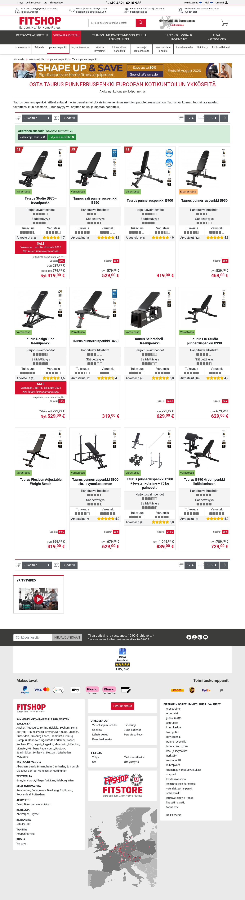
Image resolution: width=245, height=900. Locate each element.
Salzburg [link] (61, 780)
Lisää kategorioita (217, 37)
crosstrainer (173, 708)
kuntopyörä (173, 765)
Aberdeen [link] (22, 766)
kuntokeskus (173, 727)
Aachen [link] (20, 727)
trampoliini (172, 732)
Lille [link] (18, 823)
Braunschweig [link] (35, 732)
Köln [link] (30, 744)
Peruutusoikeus (133, 734)
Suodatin (69, 118)
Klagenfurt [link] (42, 780)
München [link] (73, 744)
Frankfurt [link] (56, 736)
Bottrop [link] (21, 732)
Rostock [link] (60, 748)
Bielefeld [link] (53, 727)
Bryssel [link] (35, 814)
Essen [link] (45, 736)
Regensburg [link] (47, 748)
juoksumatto (173, 718)
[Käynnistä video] (39, 599)
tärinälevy (172, 807)
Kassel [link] (70, 740)
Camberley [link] (59, 766)
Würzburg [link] (22, 756)
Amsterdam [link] (23, 790)
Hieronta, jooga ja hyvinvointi (179, 37)
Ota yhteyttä (131, 762)
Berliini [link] (43, 727)
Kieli (207, 2)
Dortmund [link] (61, 732)
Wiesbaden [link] (64, 752)
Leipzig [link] (38, 744)
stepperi (171, 774)
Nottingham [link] (60, 770)
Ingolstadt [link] (47, 740)
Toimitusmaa (191, 2)
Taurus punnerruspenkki (85, 59)
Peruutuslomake (102, 739)
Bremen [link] (49, 732)
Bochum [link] (64, 727)
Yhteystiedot (56, 2)
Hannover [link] (33, 740)
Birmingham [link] (44, 766)
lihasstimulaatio (175, 802)
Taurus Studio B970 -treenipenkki (41, 200)
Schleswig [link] (39, 752)
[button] (224, 118)
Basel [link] (19, 804)
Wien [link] (71, 780)
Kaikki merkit (173, 815)
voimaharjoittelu (66, 35)
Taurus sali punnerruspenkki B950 (95, 200)
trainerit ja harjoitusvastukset (183, 769)
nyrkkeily (171, 755)
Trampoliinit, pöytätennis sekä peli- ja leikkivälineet (119, 37)
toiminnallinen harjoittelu (181, 783)
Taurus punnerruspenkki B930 (204, 200)
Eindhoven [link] (66, 790)
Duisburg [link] (35, 736)
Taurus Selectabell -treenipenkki (149, 341)
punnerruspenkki (59, 59)
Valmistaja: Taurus (31, 137)
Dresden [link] (73, 732)
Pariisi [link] (25, 823)
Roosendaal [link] (23, 794)
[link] (188, 638)
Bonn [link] (74, 727)
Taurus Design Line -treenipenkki (40, 341)
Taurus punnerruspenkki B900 (150, 200)
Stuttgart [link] (51, 752)
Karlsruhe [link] (59, 740)
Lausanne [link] (37, 804)
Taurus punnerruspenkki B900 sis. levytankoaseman (95, 481)
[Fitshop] (40, 22)
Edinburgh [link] (72, 766)
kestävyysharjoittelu (32, 35)
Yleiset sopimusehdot (105, 725)
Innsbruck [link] (29, 780)
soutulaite (172, 723)
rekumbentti (173, 760)
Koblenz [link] (21, 744)
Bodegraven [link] (39, 790)
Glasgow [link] (21, 770)
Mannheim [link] (61, 744)
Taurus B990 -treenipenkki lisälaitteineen (204, 481)
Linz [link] (52, 780)
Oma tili (220, 2)
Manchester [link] (45, 770)
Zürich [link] (47, 804)
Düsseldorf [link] (22, 736)
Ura (45, 2)
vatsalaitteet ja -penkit (179, 788)
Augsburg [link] (32, 727)
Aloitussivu (19, 59)
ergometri (172, 713)
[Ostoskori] (226, 22)
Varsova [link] (21, 843)
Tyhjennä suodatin (60, 137)
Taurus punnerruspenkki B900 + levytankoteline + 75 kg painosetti (150, 483)
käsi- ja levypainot (176, 751)
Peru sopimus (122, 706)
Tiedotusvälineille (134, 757)
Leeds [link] (32, 766)
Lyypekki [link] (48, 744)
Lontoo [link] (32, 770)
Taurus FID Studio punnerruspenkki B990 (204, 341)
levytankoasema (176, 779)
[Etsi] (141, 23)
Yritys (20, 2)
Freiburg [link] (68, 736)
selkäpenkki (173, 793)
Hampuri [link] (21, 740)
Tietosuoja (130, 725)
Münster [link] (21, 748)
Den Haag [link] (53, 790)
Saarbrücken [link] (24, 752)
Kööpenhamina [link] (25, 833)
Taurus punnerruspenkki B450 (95, 341)
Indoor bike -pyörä (177, 746)
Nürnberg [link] (33, 748)
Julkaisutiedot (33, 2)
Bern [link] (27, 804)
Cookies (97, 730)
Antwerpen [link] (22, 814)
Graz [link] (19, 780)
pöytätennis (173, 737)
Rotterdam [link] (38, 794)
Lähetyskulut (100, 734)
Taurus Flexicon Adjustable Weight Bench (41, 481)
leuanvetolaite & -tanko (180, 798)
